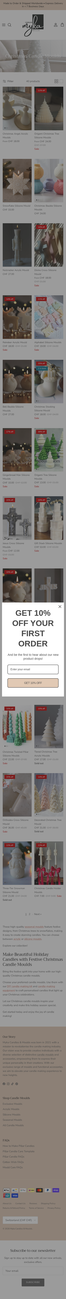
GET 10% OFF (33, 683)
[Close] (60, 606)
